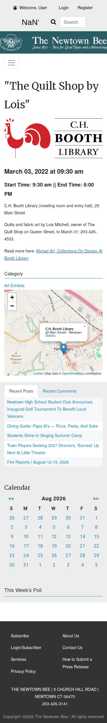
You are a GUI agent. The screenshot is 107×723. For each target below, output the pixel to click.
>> (96, 498)
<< (11, 498)
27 (26, 518)
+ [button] (12, 297)
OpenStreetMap (73, 373)
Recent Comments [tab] (59, 391)
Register (85, 7)
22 (96, 546)
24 (26, 555)
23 (12, 555)
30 (68, 518)
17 (26, 546)
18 (40, 546)
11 (40, 536)
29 (54, 518)
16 (12, 546)
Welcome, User (33, 7)
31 (82, 518)
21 (82, 546)
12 (54, 536)
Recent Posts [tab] (21, 391)
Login (64, 7)
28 (40, 518)
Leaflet (38, 373)
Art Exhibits (14, 285)
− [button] (12, 305)
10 (26, 536)
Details (50, 335)
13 (68, 536)
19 (54, 546)
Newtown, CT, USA (29, 22)
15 (96, 536)
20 (68, 546)
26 (12, 518)
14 (82, 536)
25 (40, 555)
